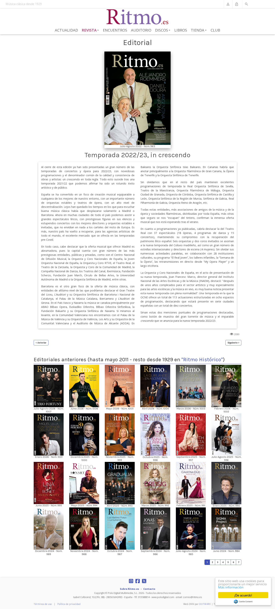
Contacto (149, 589)
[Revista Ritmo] (137, 17)
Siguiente (232, 342)
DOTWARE (205, 604)
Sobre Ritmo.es (129, 589)
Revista (91, 30)
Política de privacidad (68, 604)
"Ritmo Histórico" (202, 359)
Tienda (199, 30)
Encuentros (115, 30)
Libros (180, 30)
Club (215, 30)
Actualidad (66, 30)
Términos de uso (43, 604)
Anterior (41, 342)
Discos (163, 30)
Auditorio (141, 30)
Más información (230, 587)
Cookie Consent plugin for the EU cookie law (243, 601)
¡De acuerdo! (243, 595)
